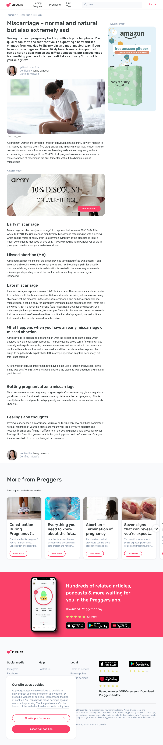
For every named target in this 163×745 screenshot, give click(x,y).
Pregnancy (55, 4)
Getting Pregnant (37, 5)
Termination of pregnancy (30, 15)
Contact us (44, 669)
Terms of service (79, 669)
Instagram (12, 669)
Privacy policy (78, 673)
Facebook (12, 673)
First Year (68, 5)
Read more (18, 554)
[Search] (85, 4)
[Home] (14, 5)
